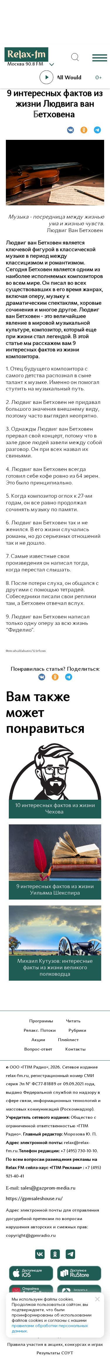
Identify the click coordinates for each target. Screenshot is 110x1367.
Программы (41, 1021)
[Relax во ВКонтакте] (40, 1254)
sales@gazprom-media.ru (48, 1188)
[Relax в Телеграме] (70, 1254)
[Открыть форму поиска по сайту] (74, 57)
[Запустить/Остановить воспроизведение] (46, 77)
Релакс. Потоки (40, 1031)
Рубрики (77, 1031)
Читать (73, 1021)
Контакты (75, 1049)
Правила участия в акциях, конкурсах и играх (55, 1345)
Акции (38, 1040)
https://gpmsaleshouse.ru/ (34, 1199)
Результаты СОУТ (55, 1353)
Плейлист (68, 1040)
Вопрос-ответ (38, 1049)
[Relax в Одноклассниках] (55, 1254)
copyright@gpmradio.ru (31, 1236)
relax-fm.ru (17, 1076)
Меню (99, 57)
